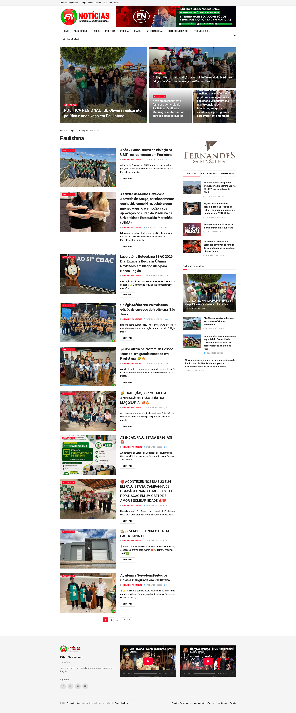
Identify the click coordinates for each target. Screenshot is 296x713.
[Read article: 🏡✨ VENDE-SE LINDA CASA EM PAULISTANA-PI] (88, 549)
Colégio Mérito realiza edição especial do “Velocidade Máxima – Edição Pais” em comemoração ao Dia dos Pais (220, 342)
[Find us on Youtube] (85, 686)
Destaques (70, 105)
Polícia (124, 31)
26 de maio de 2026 (153, 506)
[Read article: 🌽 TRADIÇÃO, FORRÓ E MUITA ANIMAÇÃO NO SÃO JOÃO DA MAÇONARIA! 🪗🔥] (88, 411)
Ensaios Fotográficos (69, 3)
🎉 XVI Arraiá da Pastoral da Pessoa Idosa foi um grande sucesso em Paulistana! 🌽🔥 (146, 354)
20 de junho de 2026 (154, 319)
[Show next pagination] (129, 619)
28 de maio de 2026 (153, 447)
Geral (96, 31)
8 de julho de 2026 (153, 227)
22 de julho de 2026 (207, 122)
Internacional (154, 31)
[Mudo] (166, 673)
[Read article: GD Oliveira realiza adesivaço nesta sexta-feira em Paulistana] (192, 323)
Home (66, 31)
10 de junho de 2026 (154, 363)
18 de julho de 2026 (154, 160)
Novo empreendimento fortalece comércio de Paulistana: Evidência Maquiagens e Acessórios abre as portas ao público (168, 108)
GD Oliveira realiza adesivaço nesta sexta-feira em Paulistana (219, 321)
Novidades (107, 3)
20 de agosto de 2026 (214, 329)
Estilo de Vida (71, 39)
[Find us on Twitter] (78, 686)
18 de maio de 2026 (153, 541)
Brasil (137, 31)
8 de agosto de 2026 (163, 87)
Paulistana (94, 131)
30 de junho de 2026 (154, 276)
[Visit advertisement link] (176, 16)
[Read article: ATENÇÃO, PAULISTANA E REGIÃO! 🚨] (88, 455)
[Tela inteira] (171, 673)
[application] (148, 661)
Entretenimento (178, 31)
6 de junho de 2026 (153, 408)
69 (123, 620)
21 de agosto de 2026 (98, 122)
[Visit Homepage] (85, 16)
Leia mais (129, 178)
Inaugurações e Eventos (90, 3)
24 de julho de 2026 (163, 122)
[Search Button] (235, 35)
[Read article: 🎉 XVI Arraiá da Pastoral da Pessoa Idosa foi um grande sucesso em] (88, 366)
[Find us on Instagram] (70, 686)
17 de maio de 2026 (153, 585)
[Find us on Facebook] (63, 686)
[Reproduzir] (124, 673)
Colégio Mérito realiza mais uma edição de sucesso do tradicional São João (147, 309)
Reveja (116, 3)
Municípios (80, 31)
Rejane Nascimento (77, 122)
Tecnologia (201, 31)
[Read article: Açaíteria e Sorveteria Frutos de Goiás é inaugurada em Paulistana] (88, 593)
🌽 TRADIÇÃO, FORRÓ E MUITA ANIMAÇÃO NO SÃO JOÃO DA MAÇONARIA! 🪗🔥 (143, 398)
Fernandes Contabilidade (77, 703)
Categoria (72, 131)
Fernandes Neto (121, 703)
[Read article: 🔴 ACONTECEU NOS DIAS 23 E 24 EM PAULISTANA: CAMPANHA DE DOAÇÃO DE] (88, 499)
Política (110, 31)
